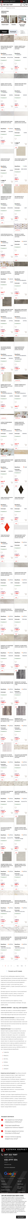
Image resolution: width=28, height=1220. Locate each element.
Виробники (20, 1184)
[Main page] (14, 1150)
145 (18, 966)
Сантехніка (3, 1184)
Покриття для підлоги (6, 1187)
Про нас (19, 1181)
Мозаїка (14, 24)
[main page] (8, 1)
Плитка (3, 1181)
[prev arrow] (2, 965)
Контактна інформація (9, 1167)
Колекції (13, 31)
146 (22, 966)
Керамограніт (5, 24)
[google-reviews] (10, 1175)
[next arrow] (25, 965)
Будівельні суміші (5, 1189)
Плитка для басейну (22, 25)
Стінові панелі (4, 1192)
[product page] (21, 113)
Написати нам (7, 1164)
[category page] (5, 19)
